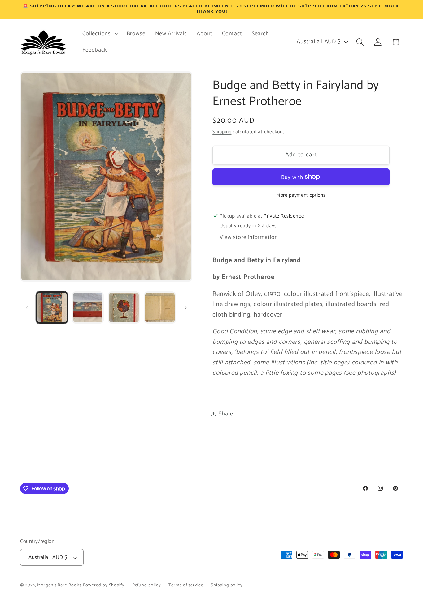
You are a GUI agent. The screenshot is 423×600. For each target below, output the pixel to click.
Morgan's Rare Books (59, 585)
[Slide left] (27, 307)
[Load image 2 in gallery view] (88, 307)
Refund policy (146, 585)
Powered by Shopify (103, 585)
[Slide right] (185, 307)
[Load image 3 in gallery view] (124, 307)
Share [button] (226, 413)
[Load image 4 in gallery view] (160, 307)
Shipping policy (227, 585)
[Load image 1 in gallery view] (52, 307)
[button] (100, 33)
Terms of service (185, 585)
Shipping (221, 132)
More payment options (301, 195)
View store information (249, 237)
